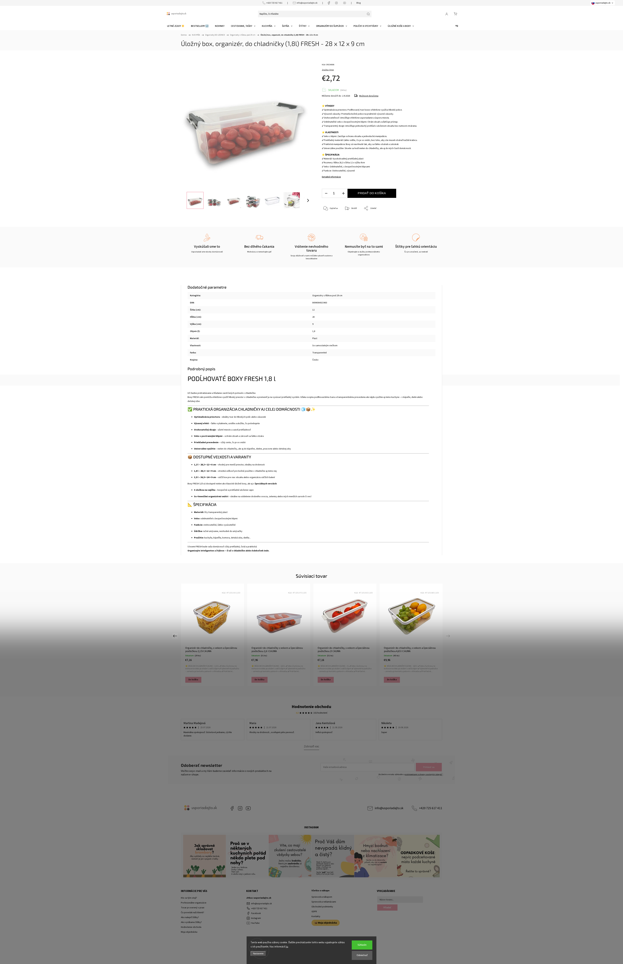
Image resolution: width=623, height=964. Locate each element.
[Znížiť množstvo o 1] (326, 193)
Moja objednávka (189, 932)
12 (313, 309)
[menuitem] (175, 26)
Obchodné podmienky (322, 906)
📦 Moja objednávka (325, 923)
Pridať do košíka (372, 193)
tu (287, 946)
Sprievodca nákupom (322, 897)
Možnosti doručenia (368, 96)
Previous (175, 636)
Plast (314, 338)
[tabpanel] (212, 635)
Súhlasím (362, 945)
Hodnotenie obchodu (311, 707)
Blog (358, 3)
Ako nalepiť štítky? (190, 917)
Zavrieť (426, 219)
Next (448, 636)
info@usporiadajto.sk (307, 3)
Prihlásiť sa (428, 767)
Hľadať (387, 907)
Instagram (240, 808)
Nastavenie (258, 953)
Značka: (328, 69)
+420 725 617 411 (274, 3)
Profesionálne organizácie (193, 902)
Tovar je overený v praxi (192, 907)
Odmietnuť (362, 955)
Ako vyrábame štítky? (191, 922)
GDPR (314, 911)
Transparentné (319, 352)
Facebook (232, 808)
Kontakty (316, 916)
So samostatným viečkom (324, 345)
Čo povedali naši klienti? (192, 912)
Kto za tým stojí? (189, 898)
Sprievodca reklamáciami (324, 901)
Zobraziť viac (311, 746)
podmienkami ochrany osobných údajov (423, 774)
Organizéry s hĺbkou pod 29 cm (327, 295)
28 (313, 317)
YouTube (248, 808)
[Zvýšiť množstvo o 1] (343, 193)
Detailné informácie (331, 177)
